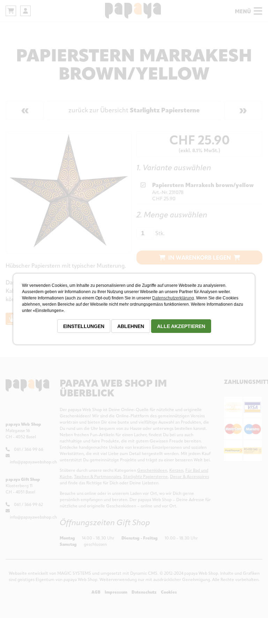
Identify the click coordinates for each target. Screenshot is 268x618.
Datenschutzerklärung (173, 298)
